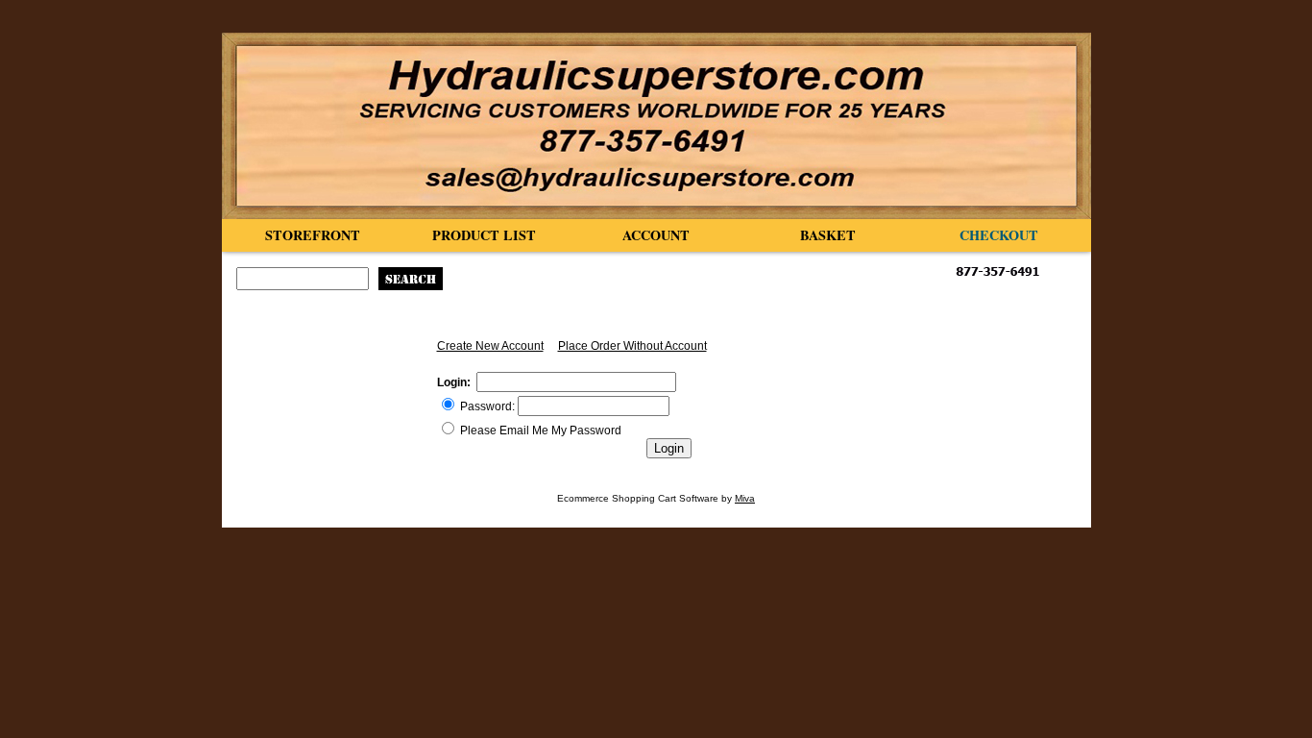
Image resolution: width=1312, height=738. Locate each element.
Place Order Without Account (632, 346)
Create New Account (490, 346)
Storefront (312, 235)
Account (656, 235)
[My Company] (656, 126)
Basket (828, 235)
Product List (484, 235)
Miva (745, 498)
